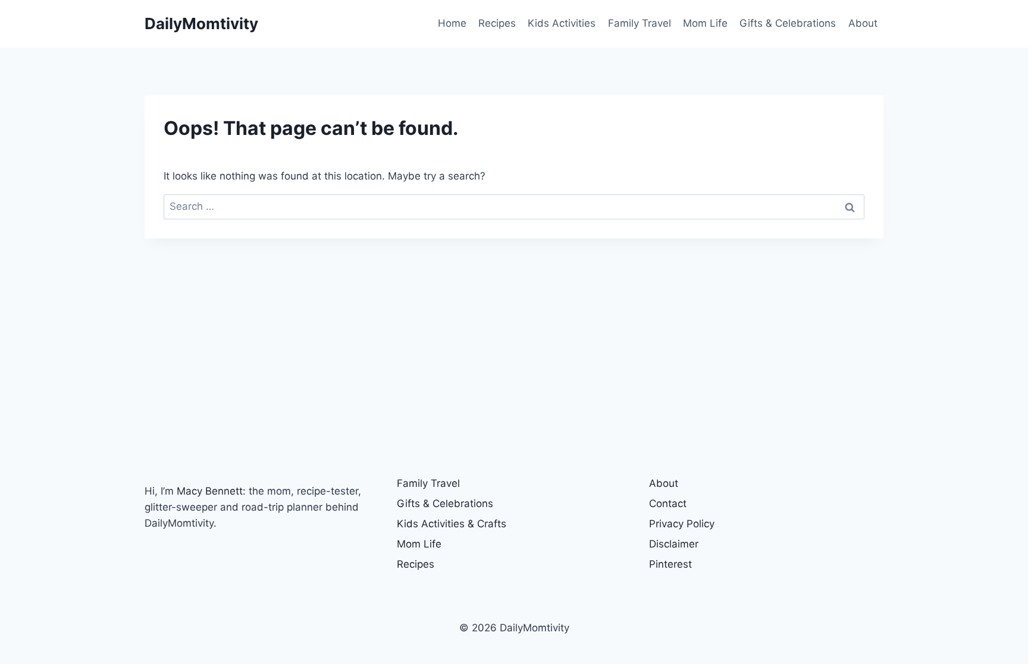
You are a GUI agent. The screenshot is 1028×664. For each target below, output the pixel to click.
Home (452, 23)
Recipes (497, 23)
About (862, 23)
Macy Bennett (210, 491)
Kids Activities (562, 23)
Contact (668, 503)
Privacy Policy (681, 524)
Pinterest (670, 564)
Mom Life (705, 23)
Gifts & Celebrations (787, 23)
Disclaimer (673, 544)
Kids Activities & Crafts (451, 524)
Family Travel (639, 23)
